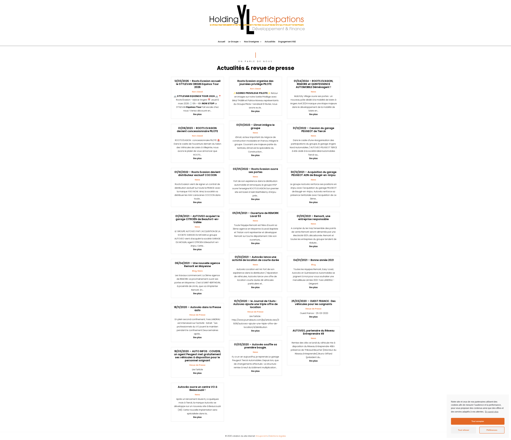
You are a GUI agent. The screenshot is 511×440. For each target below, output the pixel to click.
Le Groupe (233, 42)
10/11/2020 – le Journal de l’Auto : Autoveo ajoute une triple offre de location (255, 304)
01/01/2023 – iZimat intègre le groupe (255, 126)
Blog (194, 271)
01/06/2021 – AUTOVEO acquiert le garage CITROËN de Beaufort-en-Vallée (197, 219)
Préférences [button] (492, 430)
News (197, 179)
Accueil (221, 42)
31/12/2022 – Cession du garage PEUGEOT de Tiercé (313, 129)
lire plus (197, 114)
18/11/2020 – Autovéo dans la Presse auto (197, 308)
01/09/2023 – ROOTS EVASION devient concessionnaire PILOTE (197, 129)
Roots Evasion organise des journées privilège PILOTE (255, 82)
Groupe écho (262, 436)
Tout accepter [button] (477, 421)
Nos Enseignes (251, 42)
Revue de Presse (197, 315)
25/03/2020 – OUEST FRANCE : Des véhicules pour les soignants (313, 302)
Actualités (270, 42)
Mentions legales (278, 436)
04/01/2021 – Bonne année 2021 (313, 260)
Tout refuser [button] (463, 430)
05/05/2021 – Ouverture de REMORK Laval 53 (255, 214)
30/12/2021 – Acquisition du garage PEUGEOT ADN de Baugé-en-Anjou (313, 173)
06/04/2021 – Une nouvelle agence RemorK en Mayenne (197, 264)
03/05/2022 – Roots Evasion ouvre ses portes (255, 170)
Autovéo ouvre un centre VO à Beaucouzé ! (197, 388)
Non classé (197, 91)
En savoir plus (491, 412)
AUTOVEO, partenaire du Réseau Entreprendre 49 (313, 332)
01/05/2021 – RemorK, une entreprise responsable (313, 217)
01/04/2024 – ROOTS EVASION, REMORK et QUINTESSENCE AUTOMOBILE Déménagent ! (313, 84)
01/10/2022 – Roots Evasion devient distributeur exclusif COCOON (197, 173)
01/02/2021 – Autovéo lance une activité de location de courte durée (255, 258)
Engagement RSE (287, 42)
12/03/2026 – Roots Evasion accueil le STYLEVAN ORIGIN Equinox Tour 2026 (197, 84)
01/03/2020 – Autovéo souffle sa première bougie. (255, 346)
